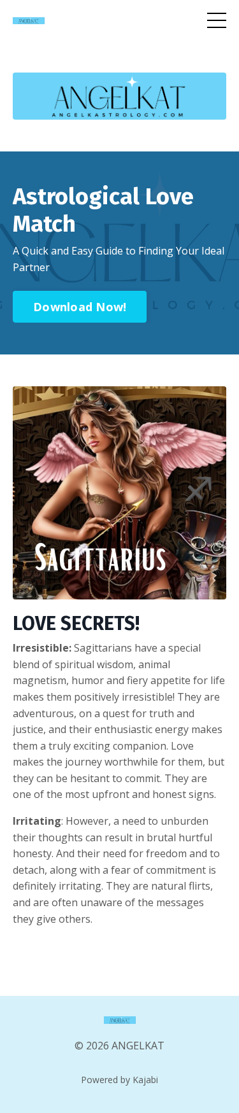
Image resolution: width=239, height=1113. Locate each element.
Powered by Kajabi (119, 1080)
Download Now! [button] (79, 306)
